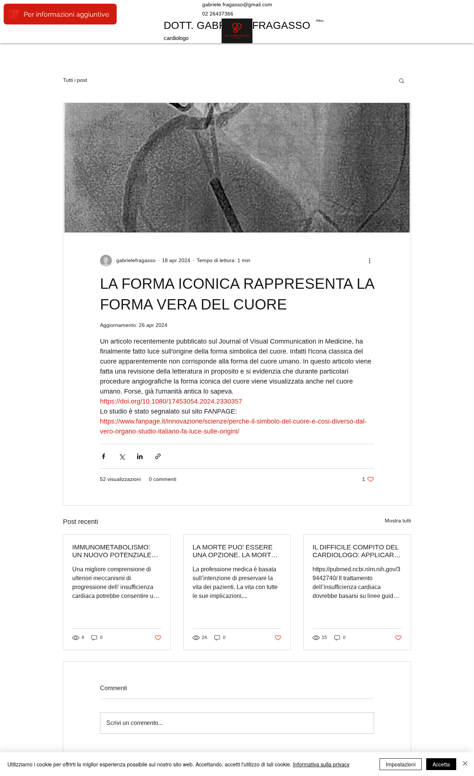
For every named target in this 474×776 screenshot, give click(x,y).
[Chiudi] (465, 764)
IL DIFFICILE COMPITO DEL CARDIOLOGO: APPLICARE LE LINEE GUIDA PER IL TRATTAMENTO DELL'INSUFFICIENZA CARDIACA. (355, 551)
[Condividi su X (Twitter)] (121, 456)
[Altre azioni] (369, 260)
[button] (401, 80)
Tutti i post (75, 80)
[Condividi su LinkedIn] (139, 456)
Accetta (441, 764)
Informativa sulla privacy (321, 764)
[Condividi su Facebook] (103, 456)
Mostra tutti (398, 521)
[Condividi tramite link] (157, 456)
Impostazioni (400, 764)
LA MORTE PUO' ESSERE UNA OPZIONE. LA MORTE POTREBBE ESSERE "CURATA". (234, 551)
